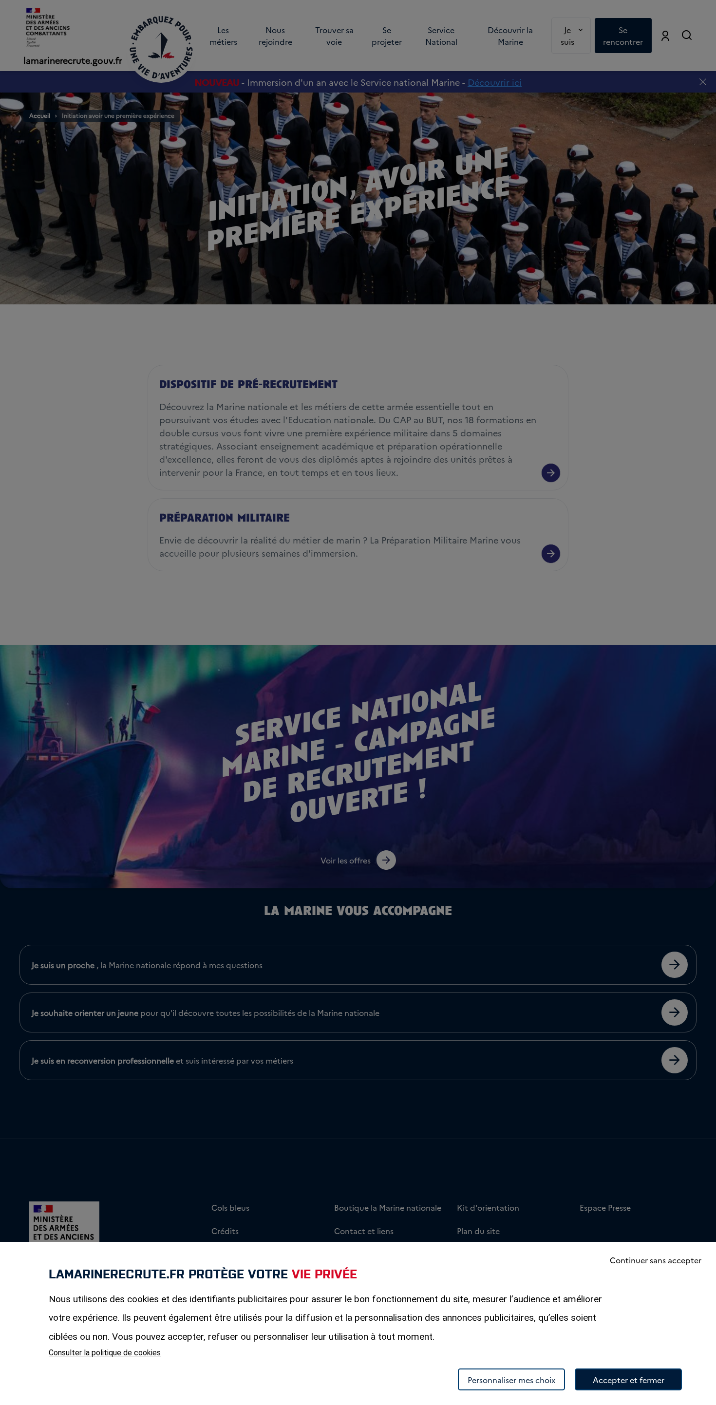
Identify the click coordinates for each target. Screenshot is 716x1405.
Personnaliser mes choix (511, 1379)
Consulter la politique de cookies (105, 1352)
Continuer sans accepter (655, 1260)
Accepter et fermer (628, 1379)
